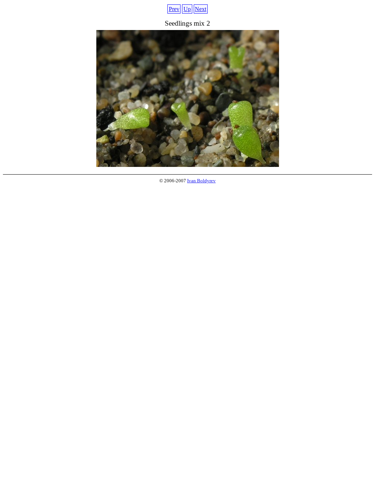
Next (200, 9)
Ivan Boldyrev (201, 180)
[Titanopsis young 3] (187, 165)
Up (187, 9)
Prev (174, 9)
